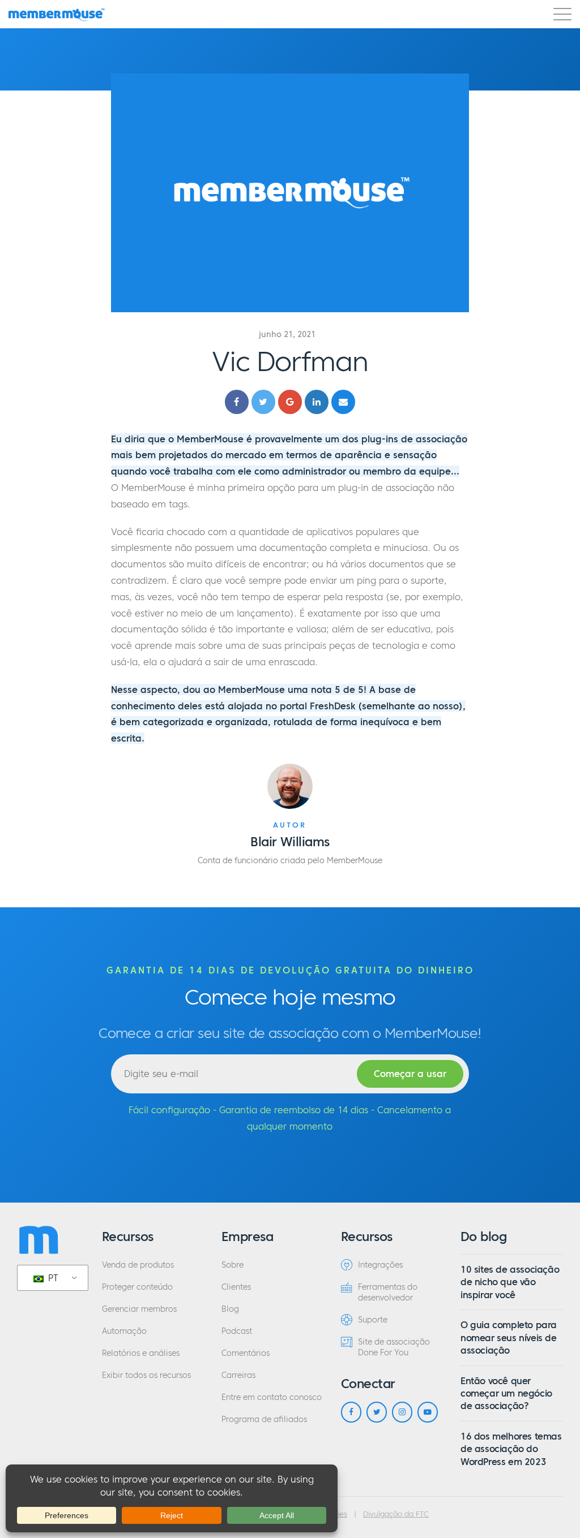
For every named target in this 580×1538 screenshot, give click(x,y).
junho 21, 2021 (287, 334)
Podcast (236, 1331)
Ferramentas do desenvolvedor (387, 1292)
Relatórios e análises (141, 1353)
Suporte (372, 1320)
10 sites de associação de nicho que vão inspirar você (509, 1282)
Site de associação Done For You (394, 1347)
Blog (230, 1309)
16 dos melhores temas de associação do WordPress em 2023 (511, 1449)
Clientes (236, 1287)
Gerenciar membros (139, 1309)
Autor (289, 825)
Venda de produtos (138, 1265)
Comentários (245, 1353)
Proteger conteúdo (137, 1287)
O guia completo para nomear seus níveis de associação (508, 1337)
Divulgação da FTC (396, 1514)
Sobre (232, 1265)
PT (51, 1277)
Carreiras (238, 1375)
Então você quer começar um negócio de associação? (506, 1393)
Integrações (380, 1265)
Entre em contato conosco (271, 1397)
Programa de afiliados (264, 1419)
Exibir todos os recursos (146, 1375)
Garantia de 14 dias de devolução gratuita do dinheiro (290, 970)
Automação (124, 1331)
